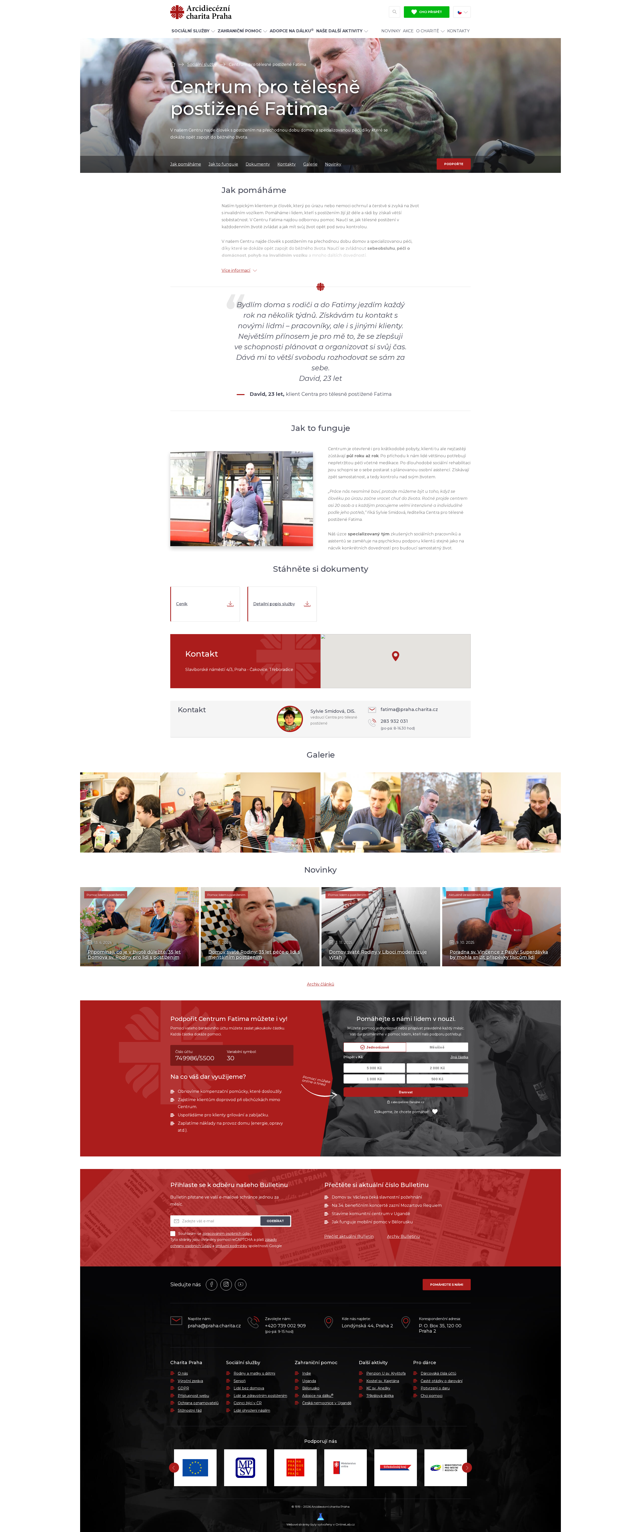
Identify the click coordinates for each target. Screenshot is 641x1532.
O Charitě (427, 31)
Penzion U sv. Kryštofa (386, 1373)
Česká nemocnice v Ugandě (326, 1403)
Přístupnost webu (193, 1395)
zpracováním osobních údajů (227, 1233)
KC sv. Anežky (378, 1388)
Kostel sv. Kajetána (382, 1381)
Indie (306, 1373)
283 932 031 (398, 725)
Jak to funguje (223, 164)
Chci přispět (430, 12)
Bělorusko (310, 1388)
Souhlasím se (215, 1233)
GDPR (183, 1388)
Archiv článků (320, 984)
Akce (408, 31)
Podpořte (453, 164)
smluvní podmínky (231, 1246)
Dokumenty (258, 164)
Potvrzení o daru (435, 1388)
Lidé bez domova (249, 1388)
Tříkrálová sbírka (380, 1395)
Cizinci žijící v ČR (248, 1403)
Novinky (390, 31)
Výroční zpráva (190, 1381)
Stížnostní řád (190, 1410)
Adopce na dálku (317, 1395)
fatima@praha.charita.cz (409, 709)
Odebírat (275, 1221)
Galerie (310, 164)
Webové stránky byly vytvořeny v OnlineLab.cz (320, 1524)
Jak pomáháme (185, 164)
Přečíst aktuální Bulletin (349, 1236)
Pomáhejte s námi (446, 1284)
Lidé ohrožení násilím (252, 1410)
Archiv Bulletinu (403, 1236)
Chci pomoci (431, 1395)
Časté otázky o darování (441, 1381)
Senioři (240, 1381)
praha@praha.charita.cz (214, 1326)
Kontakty (458, 31)
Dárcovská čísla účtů (438, 1373)
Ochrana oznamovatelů (198, 1403)
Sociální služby (202, 64)
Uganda (309, 1381)
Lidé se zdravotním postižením (260, 1395)
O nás (183, 1373)
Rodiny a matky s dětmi (254, 1373)
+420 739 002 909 (285, 1326)
